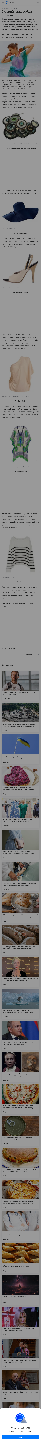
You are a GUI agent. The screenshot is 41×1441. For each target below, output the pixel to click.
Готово (20, 1437)
